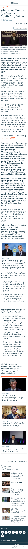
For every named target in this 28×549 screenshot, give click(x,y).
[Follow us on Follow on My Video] (13, 532)
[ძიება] (23, 547)
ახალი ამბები (5, 7)
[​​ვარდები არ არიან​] (6, 483)
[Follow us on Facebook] (2, 532)
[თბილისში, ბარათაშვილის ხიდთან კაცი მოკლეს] (6, 510)
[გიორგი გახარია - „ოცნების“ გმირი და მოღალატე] (14, 438)
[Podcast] (2, 535)
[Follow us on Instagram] (16, 532)
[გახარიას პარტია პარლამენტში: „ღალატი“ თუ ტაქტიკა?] (14, 412)
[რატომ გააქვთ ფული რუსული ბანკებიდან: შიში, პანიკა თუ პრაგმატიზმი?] (6, 490)
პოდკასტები (14, 547)
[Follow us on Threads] (20, 532)
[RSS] (24, 532)
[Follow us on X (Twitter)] (6, 532)
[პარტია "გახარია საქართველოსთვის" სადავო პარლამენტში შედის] (14, 384)
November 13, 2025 (8, 138)
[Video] (4, 547)
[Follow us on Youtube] (9, 532)
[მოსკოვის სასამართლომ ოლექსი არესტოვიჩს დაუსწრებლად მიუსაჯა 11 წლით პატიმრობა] (6, 518)
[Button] (20, 24)
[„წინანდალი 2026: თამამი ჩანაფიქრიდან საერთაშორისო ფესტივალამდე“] (6, 474)
